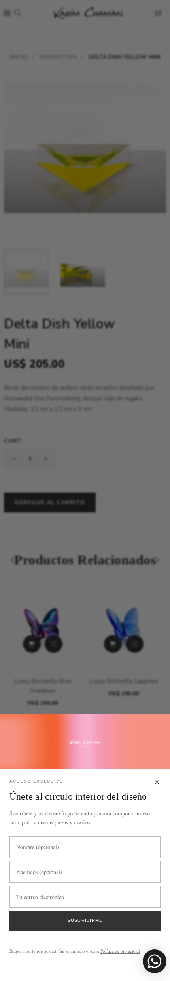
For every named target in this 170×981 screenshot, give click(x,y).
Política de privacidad (120, 951)
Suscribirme (85, 920)
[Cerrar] (157, 782)
